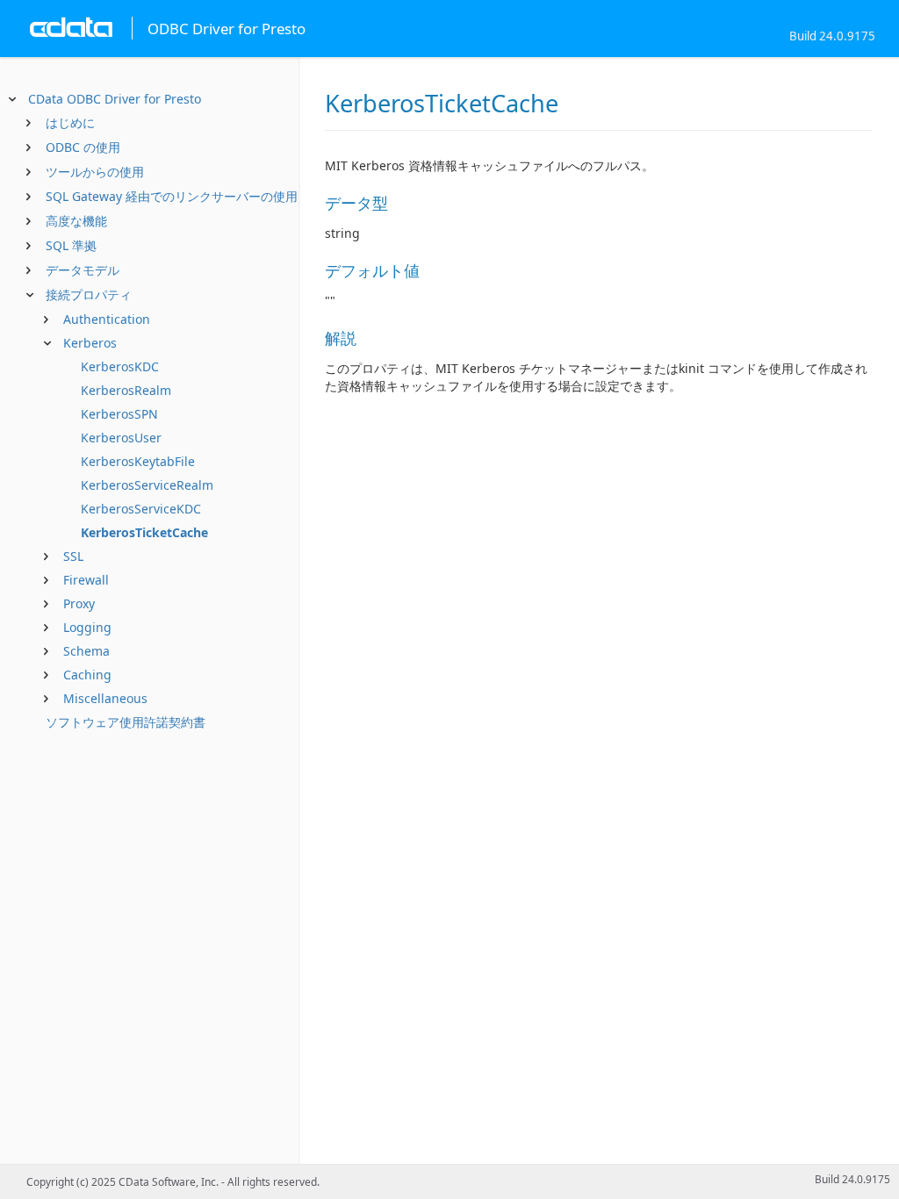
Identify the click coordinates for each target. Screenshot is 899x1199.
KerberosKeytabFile (138, 461)
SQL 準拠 (71, 245)
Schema (86, 651)
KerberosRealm (126, 390)
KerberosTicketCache (144, 532)
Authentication (106, 319)
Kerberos (90, 342)
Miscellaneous (105, 698)
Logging (87, 627)
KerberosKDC (120, 366)
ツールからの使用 (95, 171)
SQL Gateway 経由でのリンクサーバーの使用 (172, 196)
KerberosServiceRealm (147, 485)
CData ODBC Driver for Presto (114, 98)
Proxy (79, 603)
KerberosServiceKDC (141, 508)
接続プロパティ (89, 294)
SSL (73, 556)
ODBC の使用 (83, 147)
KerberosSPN (119, 414)
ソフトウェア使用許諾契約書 (125, 722)
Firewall (86, 579)
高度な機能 (76, 220)
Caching (87, 674)
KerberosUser (121, 437)
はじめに (70, 122)
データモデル (82, 270)
